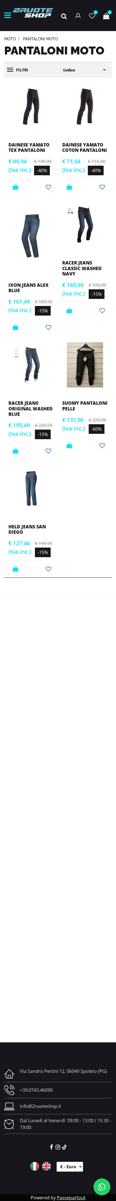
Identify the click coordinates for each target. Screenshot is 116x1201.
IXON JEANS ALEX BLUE (28, 288)
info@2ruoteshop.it (40, 1106)
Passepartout (71, 1198)
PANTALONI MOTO (40, 39)
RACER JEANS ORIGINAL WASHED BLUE (30, 408)
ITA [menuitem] (34, 1166)
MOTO (10, 39)
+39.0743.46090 (36, 1090)
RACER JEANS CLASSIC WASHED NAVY (82, 268)
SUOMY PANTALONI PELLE (85, 406)
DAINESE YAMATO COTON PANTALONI (84, 147)
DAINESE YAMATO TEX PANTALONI (29, 147)
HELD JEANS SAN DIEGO (27, 529)
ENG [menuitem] (46, 1166)
